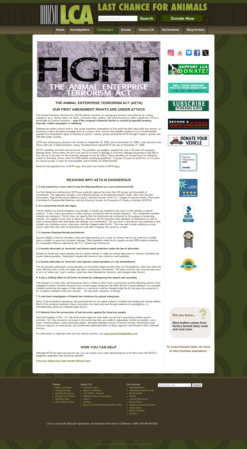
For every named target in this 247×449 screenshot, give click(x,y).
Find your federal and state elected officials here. (63, 360)
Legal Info (143, 444)
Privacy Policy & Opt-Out (106, 444)
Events (132, 396)
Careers (133, 413)
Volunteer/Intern (137, 387)
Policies (122, 444)
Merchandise (135, 393)
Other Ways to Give (64, 402)
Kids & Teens (135, 402)
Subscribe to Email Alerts (141, 390)
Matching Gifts (62, 399)
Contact (87, 402)
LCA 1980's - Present (93, 393)
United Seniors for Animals (142, 405)
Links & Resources (138, 399)
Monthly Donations (64, 393)
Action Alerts (135, 408)
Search (197, 385)
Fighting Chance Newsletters (97, 396)
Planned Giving (63, 390)
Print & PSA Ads (137, 410)
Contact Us (132, 444)
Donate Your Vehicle (65, 396)
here (77, 166)
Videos (86, 399)
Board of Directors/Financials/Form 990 (102, 405)
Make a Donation (63, 387)
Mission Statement (92, 390)
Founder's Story (91, 387)
